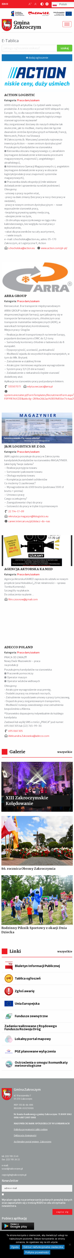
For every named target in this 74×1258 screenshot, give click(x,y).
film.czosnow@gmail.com (23, 599)
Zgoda (15, 1246)
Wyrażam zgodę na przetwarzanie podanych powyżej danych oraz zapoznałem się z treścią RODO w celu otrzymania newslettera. (37, 1202)
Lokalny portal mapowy (33, 1039)
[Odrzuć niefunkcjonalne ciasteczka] (69, 1244)
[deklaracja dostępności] (46, 4)
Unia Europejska (27, 1004)
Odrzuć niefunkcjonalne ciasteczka (43, 1246)
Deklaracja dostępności (25, 1135)
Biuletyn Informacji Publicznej (37, 966)
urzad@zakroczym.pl (12, 1168)
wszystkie (64, 752)
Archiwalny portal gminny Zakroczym (32, 1141)
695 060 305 (15, 731)
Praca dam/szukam (28, 100)
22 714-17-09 (16, 511)
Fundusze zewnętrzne (31, 1016)
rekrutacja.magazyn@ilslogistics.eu (28, 516)
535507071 (14, 386)
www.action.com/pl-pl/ (54, 248)
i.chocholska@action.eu (21, 248)
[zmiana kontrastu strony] (41, 4)
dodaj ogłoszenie (38, 57)
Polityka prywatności (37, 1252)
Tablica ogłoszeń (28, 978)
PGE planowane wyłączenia (35, 1051)
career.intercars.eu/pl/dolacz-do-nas (29, 521)
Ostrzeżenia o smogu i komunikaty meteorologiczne (41, 1064)
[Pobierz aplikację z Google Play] (18, 1226)
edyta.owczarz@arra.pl (40, 386)
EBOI (5, 3)
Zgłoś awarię (25, 991)
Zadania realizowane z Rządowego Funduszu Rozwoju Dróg (30, 1027)
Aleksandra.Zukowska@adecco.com (28, 736)
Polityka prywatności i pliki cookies (30, 1129)
